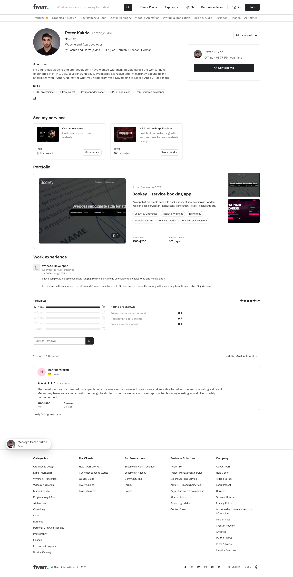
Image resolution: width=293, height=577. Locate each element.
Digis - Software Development (187, 491)
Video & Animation (147, 18)
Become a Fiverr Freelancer (140, 467)
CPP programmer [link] (120, 92)
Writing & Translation (176, 18)
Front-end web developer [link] (150, 92)
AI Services (39, 503)
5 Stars (39, 307)
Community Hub (134, 479)
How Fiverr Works (89, 467)
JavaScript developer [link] (93, 92)
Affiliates (221, 532)
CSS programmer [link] (45, 92)
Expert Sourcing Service (183, 479)
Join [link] (252, 7)
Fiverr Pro (176, 467)
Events (128, 491)
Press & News (224, 544)
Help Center (223, 473)
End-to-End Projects (44, 546)
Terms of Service (225, 497)
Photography (40, 534)
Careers (220, 491)
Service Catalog (42, 552)
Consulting (39, 509)
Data (36, 516)
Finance (235, 18)
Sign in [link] (236, 7)
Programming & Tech (93, 18)
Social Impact (223, 485)
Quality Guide (86, 479)
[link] (185, 567)
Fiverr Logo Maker (180, 503)
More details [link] (92, 152)
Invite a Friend (224, 538)
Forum (128, 485)
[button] (149, 7)
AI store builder (179, 497)
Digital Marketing (121, 18)
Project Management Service (186, 473)
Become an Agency (135, 473)
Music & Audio (202, 18)
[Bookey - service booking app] (244, 185)
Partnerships (223, 520)
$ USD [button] (248, 567)
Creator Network (225, 526)
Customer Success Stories (93, 473)
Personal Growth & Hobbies (48, 528)
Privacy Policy (224, 503)
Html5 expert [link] (67, 92)
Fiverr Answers (87, 491)
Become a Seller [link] (212, 7)
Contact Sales (178, 509)
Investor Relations (226, 550)
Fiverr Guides (86, 485)
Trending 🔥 (41, 18)
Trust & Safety (224, 479)
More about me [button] (246, 35)
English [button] (236, 567)
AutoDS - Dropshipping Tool (185, 485)
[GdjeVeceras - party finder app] (244, 211)
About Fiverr (223, 467)
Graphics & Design (64, 18)
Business (221, 18)
